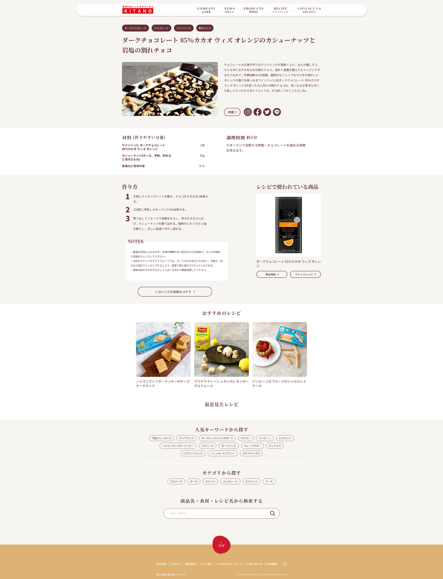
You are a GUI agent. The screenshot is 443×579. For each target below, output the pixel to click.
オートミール (229, 445)
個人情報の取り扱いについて (171, 574)
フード (269, 481)
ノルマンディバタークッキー (178, 445)
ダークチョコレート (135, 28)
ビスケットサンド (193, 453)
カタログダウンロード (230, 564)
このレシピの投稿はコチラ (173, 292)
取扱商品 (190, 564)
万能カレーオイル (161, 438)
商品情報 (270, 274)
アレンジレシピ (304, 274)
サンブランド (186, 438)
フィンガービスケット (223, 453)
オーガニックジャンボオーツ (217, 438)
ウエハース (208, 445)
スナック (210, 481)
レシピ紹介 (206, 564)
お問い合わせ (255, 564)
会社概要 (161, 564)
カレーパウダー (252, 445)
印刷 (231, 112)
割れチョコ (205, 28)
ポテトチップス (251, 453)
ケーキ (193, 481)
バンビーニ (265, 438)
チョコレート (161, 28)
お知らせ (176, 564)
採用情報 (272, 564)
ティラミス (275, 445)
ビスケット (285, 438)
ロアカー (246, 438)
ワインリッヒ (184, 28)
